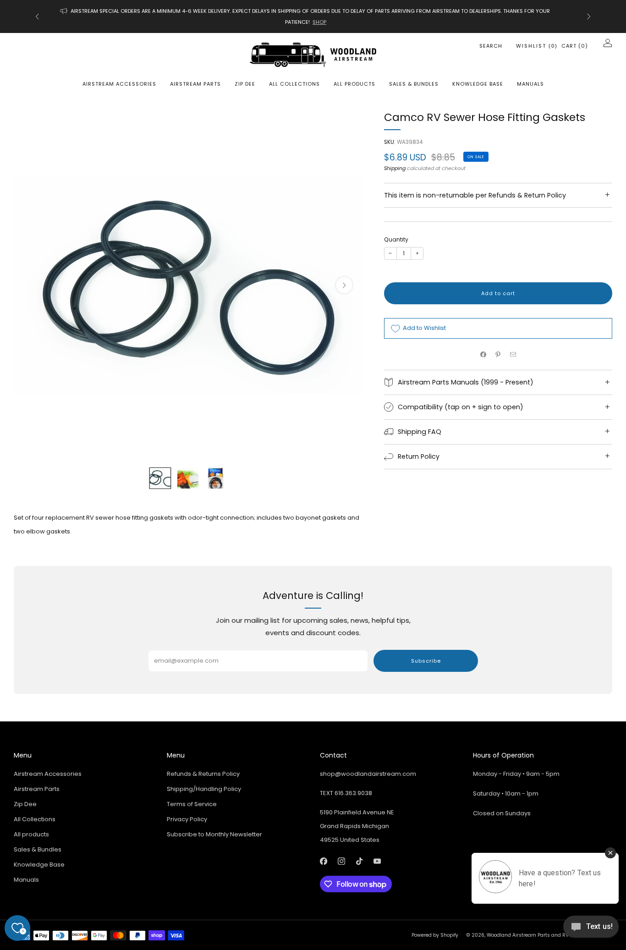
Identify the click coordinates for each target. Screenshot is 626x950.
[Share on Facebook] (483, 354)
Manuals (530, 84)
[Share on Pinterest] (498, 354)
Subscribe (426, 660)
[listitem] (312, 16)
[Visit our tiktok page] (359, 861)
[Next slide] (344, 285)
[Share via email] (513, 354)
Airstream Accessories (119, 84)
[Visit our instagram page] (341, 861)
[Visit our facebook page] (323, 861)
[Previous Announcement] (37, 16)
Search (490, 45)
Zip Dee (245, 84)
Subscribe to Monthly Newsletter (214, 834)
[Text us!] (591, 930)
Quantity (396, 239)
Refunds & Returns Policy (203, 773)
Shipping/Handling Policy (204, 789)
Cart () (574, 45)
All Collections (294, 84)
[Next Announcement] (589, 16)
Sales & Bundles (414, 84)
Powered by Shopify (435, 935)
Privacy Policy (187, 819)
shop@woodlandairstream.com (368, 773)
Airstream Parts (195, 84)
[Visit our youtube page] (377, 861)
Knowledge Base (477, 84)
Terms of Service (192, 804)
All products (354, 84)
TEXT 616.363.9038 (346, 793)
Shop (327, 22)
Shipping (395, 168)
